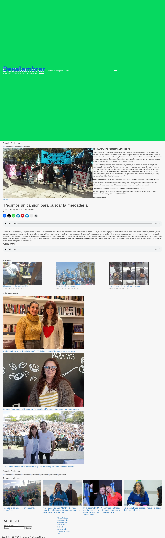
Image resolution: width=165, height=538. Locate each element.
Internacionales (61, 529)
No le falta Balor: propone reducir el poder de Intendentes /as (142, 508)
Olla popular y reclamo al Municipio (15, 286)
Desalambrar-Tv (62, 520)
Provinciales (60, 524)
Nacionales (60, 527)
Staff (58, 533)
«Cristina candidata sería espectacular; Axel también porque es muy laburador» (38, 466)
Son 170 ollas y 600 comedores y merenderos (125, 286)
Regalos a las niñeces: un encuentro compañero (19, 508)
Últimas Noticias (62, 518)
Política (5, 199)
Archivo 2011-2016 (63, 531)
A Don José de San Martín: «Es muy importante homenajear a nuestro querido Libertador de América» (61, 510)
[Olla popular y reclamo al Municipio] (28, 273)
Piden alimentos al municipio (66, 286)
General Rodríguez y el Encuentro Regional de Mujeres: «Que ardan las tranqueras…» (42, 408)
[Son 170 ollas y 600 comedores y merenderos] (135, 273)
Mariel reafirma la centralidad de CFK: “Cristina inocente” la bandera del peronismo (40, 351)
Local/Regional (61, 522)
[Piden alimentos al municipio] (81, 273)
